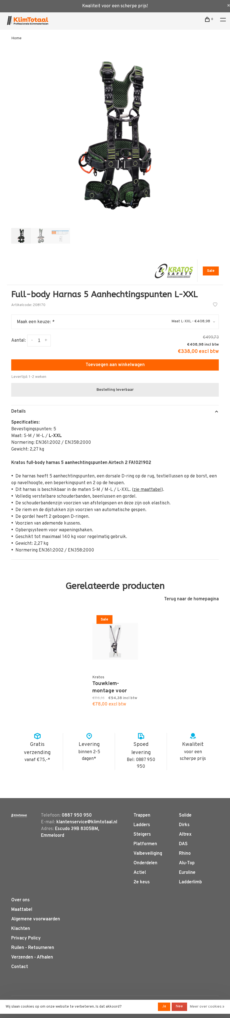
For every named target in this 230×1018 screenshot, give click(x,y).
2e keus (142, 882)
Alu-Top (187, 863)
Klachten (20, 929)
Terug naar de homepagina (191, 599)
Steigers (142, 834)
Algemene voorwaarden (35, 919)
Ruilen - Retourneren (32, 948)
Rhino (185, 853)
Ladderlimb (190, 882)
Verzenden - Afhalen (32, 957)
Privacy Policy (26, 938)
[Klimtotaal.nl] (19, 815)
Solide (185, 815)
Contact (19, 967)
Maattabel (21, 910)
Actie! (140, 872)
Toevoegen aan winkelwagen (115, 365)
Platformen (145, 844)
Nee (179, 1006)
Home (16, 38)
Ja (164, 1006)
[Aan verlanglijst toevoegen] (215, 305)
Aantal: (18, 340)
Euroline (187, 872)
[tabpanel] (115, 135)
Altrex (185, 834)
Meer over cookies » (207, 1007)
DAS (183, 844)
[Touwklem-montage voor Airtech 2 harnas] (115, 641)
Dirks (184, 825)
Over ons (20, 900)
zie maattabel (148, 490)
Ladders (142, 825)
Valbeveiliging (148, 853)
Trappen (142, 815)
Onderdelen (145, 863)
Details (18, 411)
